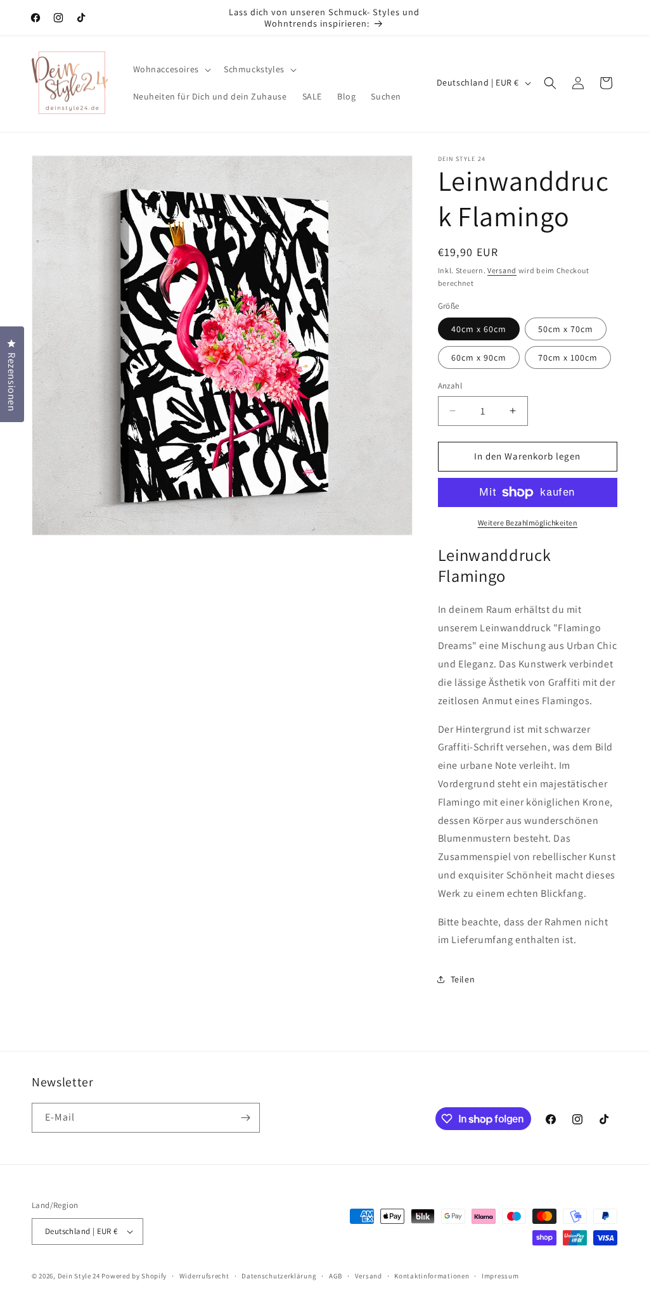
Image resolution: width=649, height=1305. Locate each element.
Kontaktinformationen (431, 1275)
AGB (335, 1275)
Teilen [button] (463, 979)
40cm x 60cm (478, 329)
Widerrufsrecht (204, 1275)
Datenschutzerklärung (278, 1275)
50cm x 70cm (565, 329)
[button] (170, 69)
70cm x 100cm (568, 357)
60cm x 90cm (478, 357)
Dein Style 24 (79, 1275)
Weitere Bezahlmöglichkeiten (528, 522)
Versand (502, 270)
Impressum (500, 1275)
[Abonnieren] (245, 1118)
